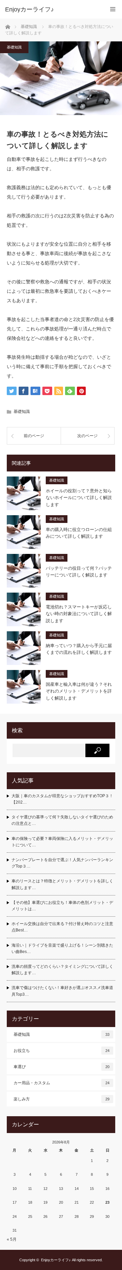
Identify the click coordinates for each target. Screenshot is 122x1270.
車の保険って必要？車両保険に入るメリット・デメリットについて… (62, 841)
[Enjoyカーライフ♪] (51, 9)
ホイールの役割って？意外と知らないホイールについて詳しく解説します (79, 497)
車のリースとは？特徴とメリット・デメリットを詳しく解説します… (62, 884)
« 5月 (12, 1239)
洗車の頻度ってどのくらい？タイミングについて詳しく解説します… (62, 969)
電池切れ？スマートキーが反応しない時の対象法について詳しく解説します (79, 614)
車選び (61, 1066)
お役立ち (61, 1050)
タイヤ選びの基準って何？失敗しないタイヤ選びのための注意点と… (62, 820)
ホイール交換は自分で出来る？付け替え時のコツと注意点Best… (62, 926)
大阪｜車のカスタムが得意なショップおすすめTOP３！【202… (62, 799)
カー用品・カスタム (61, 1083)
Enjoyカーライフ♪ (56, 1260)
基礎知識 (14, 47)
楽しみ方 (61, 1099)
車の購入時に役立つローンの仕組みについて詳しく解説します (79, 533)
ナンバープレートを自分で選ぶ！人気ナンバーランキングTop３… (62, 863)
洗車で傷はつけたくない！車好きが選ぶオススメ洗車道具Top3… (62, 990)
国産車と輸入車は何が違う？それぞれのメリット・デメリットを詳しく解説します (79, 691)
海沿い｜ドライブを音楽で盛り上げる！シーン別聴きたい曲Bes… (62, 948)
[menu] (112, 9)
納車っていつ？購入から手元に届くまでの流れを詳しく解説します (79, 649)
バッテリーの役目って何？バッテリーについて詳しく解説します (79, 572)
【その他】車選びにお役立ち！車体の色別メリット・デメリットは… (62, 905)
